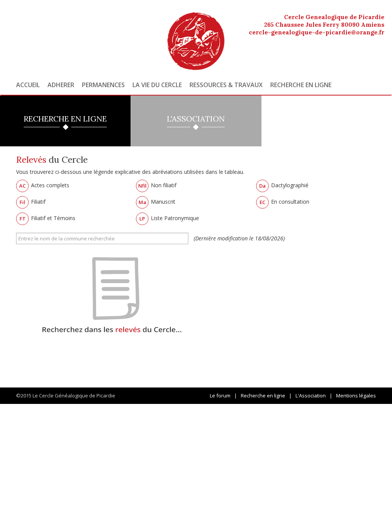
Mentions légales (356, 395)
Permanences (103, 84)
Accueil (28, 84)
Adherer (60, 84)
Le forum (220, 395)
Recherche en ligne (301, 84)
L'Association (311, 395)
